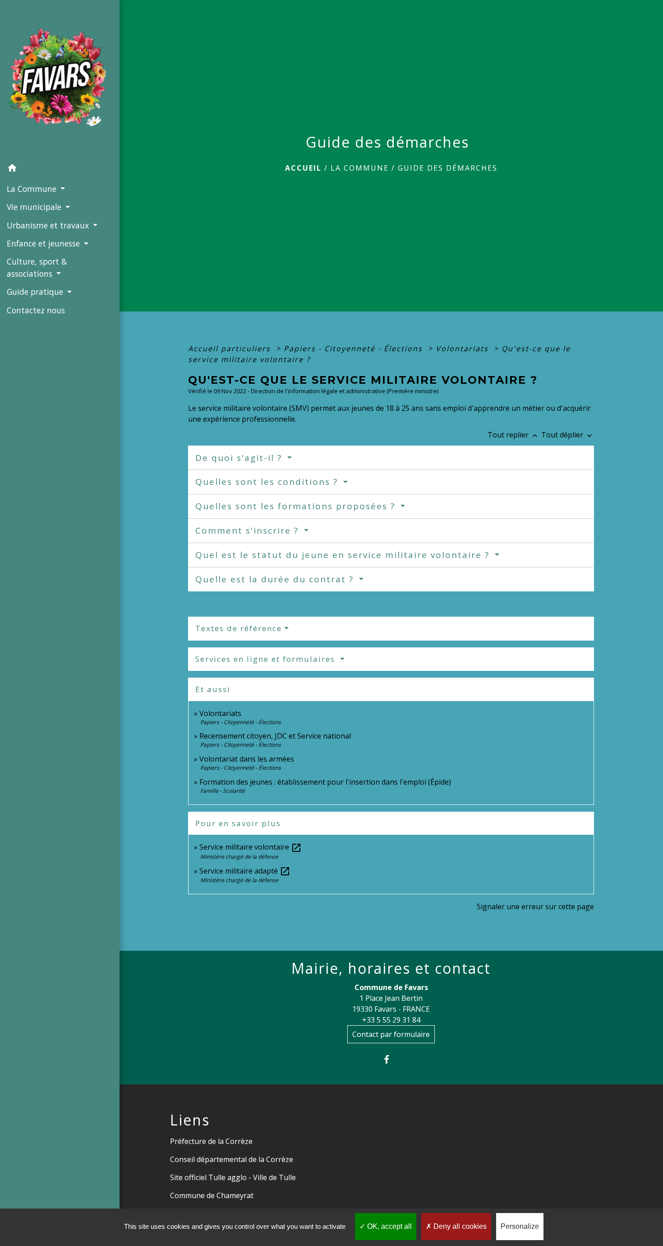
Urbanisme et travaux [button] (49, 225)
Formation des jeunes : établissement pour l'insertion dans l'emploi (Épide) (325, 782)
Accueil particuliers (230, 348)
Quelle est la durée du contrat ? (276, 579)
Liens (190, 1120)
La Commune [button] (33, 188)
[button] (60, 169)
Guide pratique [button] (36, 291)
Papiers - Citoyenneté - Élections (354, 348)
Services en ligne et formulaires (266, 659)
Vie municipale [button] (35, 206)
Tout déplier (567, 435)
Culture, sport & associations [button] (37, 267)
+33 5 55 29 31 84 (391, 1020)
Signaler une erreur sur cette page (535, 906)
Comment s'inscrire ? (248, 530)
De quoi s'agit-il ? (240, 458)
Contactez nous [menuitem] (36, 310)
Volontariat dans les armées (246, 759)
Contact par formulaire (391, 1034)
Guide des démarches (447, 168)
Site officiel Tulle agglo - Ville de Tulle (233, 1177)
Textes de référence (238, 628)
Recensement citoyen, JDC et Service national (275, 736)
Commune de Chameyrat (211, 1195)
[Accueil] (60, 80)
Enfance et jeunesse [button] (44, 243)
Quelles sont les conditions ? (268, 482)
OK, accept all (388, 1226)
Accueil (303, 168)
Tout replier (513, 435)
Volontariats (463, 348)
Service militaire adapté (244, 871)
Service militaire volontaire (250, 847)
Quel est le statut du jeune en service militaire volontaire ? (344, 555)
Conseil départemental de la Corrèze (231, 1159)
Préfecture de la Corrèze (211, 1141)
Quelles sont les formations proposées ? (296, 506)
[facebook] (391, 1059)
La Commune (360, 168)
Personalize (520, 1226)
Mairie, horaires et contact (391, 968)
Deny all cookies (459, 1226)
